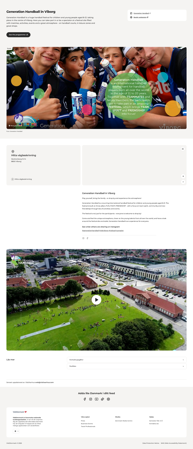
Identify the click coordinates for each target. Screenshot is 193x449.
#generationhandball (90, 231)
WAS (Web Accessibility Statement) (174, 443)
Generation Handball (141, 13)
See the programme (17, 35)
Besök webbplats (140, 17)
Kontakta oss (154, 424)
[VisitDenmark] (20, 412)
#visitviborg (103, 231)
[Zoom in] (183, 176)
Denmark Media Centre (123, 421)
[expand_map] (183, 149)
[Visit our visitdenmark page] (96, 399)
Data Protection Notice (151, 443)
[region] (134, 165)
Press (83, 421)
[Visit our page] (90, 399)
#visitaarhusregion (116, 231)
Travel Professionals (88, 426)
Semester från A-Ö (156, 421)
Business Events (87, 424)
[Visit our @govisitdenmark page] (102, 399)
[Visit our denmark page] (84, 399)
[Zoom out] (183, 181)
